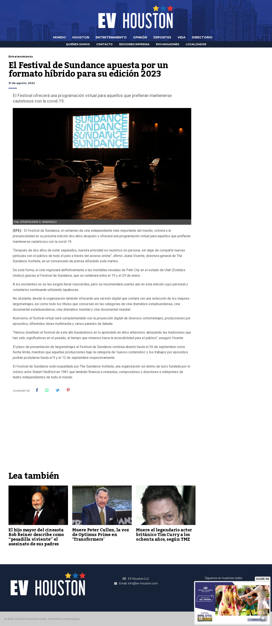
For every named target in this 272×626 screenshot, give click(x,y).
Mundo (59, 37)
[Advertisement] (102, 437)
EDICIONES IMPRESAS (134, 44)
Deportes (162, 37)
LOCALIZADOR (196, 44)
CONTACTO (104, 44)
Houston (80, 37)
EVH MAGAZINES (167, 44)
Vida (182, 37)
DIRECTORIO (202, 37)
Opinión (140, 37)
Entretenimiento (111, 37)
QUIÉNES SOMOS (78, 44)
